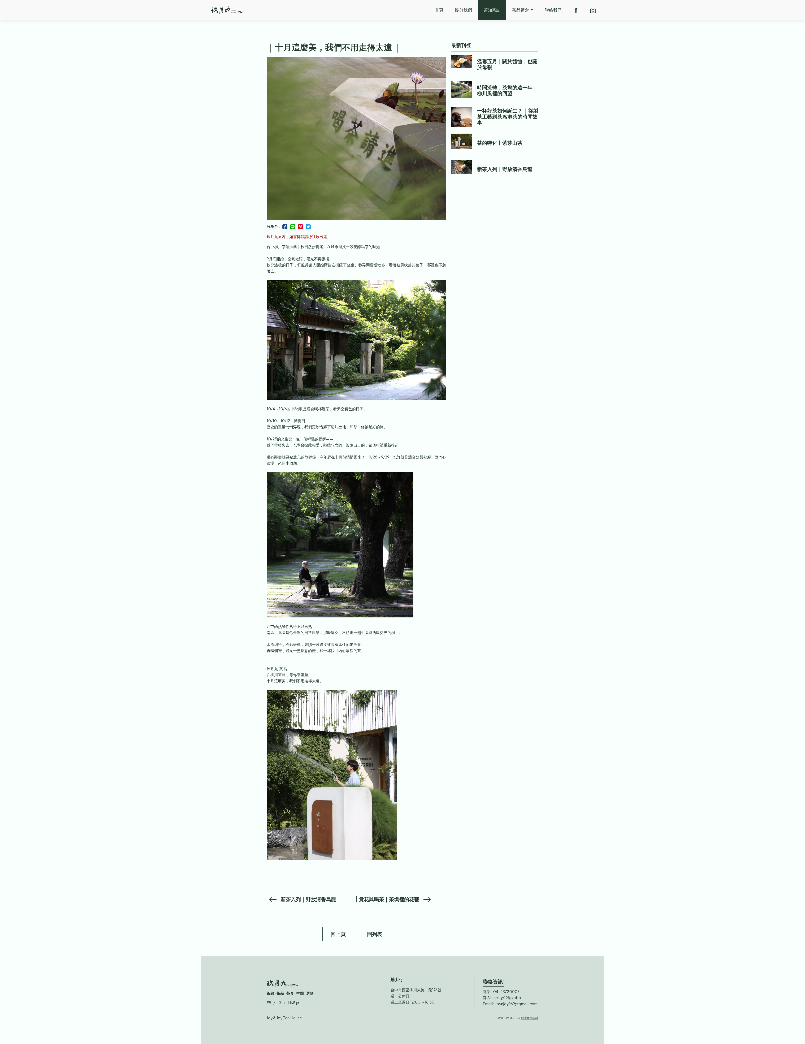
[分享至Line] (293, 226)
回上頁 (338, 934)
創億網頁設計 (529, 1018)
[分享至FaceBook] (286, 226)
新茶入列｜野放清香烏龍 (308, 899)
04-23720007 (506, 991)
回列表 (374, 934)
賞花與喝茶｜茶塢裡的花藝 (389, 899)
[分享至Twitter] (308, 226)
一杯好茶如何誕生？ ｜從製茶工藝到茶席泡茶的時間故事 (507, 116)
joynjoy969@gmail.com (517, 1003)
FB (269, 1002)
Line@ (293, 1002)
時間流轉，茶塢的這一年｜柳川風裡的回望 (507, 90)
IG (280, 1002)
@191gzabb (511, 997)
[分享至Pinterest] (301, 226)
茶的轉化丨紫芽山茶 (499, 142)
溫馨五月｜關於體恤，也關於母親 (507, 64)
